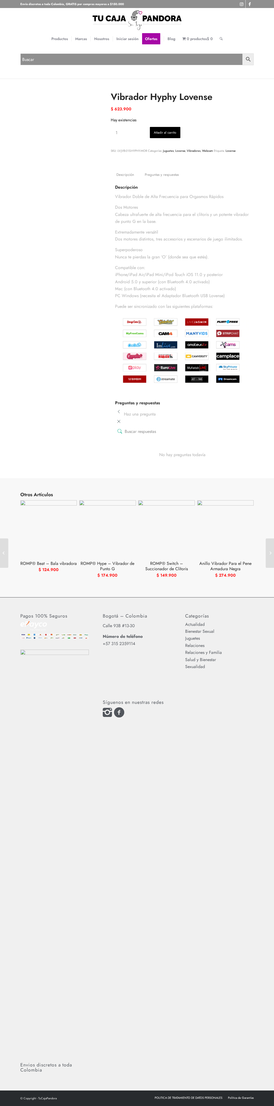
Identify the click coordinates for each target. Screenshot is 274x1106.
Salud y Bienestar (200, 660)
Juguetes (168, 151)
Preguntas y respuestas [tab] (162, 174)
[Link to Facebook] (250, 4)
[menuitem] (59, 38)
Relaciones (194, 645)
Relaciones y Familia (203, 652)
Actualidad (195, 624)
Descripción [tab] (125, 174)
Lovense (180, 151)
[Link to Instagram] (241, 4)
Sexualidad (195, 666)
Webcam (207, 151)
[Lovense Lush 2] (270, 553)
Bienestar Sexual (199, 631)
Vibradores (193, 151)
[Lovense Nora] (4, 553)
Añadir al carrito (165, 132)
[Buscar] (221, 38)
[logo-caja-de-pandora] (137, 20)
